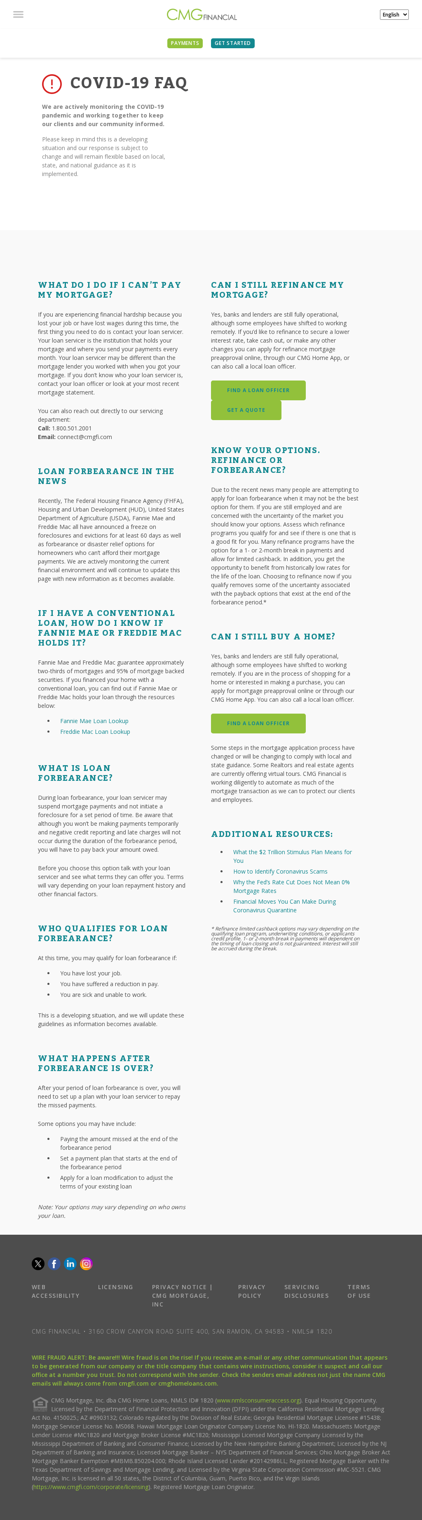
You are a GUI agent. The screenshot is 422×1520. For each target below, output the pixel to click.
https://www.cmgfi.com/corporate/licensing (90, 1487)
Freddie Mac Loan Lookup (95, 731)
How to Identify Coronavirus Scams (280, 871)
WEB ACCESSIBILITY (56, 1291)
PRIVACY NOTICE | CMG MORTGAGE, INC (182, 1295)
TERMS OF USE (359, 1291)
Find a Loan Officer (258, 390)
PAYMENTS (185, 43)
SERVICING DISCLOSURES (306, 1291)
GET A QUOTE (246, 409)
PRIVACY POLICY (252, 1291)
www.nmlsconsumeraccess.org (258, 1400)
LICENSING (116, 1287)
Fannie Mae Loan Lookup (94, 721)
